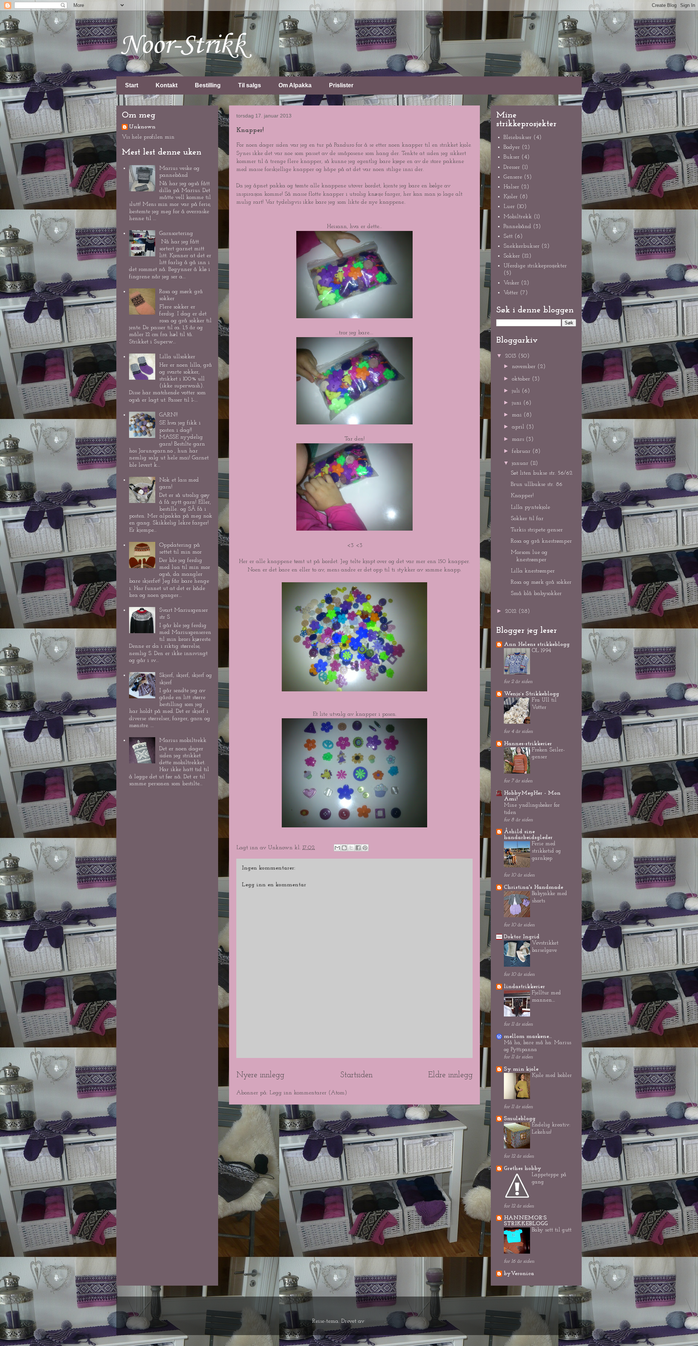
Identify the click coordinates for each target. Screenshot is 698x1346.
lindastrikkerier (524, 987)
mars (519, 439)
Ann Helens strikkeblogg (537, 644)
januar (521, 463)
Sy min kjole (521, 1069)
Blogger (375, 1321)
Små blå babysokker (536, 593)
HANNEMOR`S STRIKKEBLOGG (526, 1221)
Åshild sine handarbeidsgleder (528, 834)
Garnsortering (176, 233)
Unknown (142, 127)
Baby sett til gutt (551, 1230)
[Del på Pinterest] (365, 847)
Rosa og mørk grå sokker (541, 582)
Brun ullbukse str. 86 (536, 484)
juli (517, 391)
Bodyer (512, 147)
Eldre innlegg (450, 1075)
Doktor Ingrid (521, 937)
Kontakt (166, 85)
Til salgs (249, 85)
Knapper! (522, 496)
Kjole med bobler (552, 1075)
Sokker (512, 256)
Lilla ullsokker (177, 357)
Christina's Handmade (533, 887)
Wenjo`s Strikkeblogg (531, 694)
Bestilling (208, 85)
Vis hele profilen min (148, 137)
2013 (511, 356)
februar (522, 451)
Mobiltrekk (518, 217)
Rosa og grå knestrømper (541, 541)
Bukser (512, 157)
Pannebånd (517, 226)
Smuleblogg (519, 1119)
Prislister (341, 85)
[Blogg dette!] (344, 847)
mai (518, 415)
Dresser (512, 167)
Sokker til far (527, 519)
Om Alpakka (295, 85)
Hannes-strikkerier (528, 744)
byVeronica (519, 1274)
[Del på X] (351, 847)
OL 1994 (541, 651)
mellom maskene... (528, 1036)
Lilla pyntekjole (530, 507)
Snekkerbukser (521, 246)
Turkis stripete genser (537, 530)
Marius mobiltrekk (182, 740)
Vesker (511, 283)
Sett (508, 236)
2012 (511, 611)
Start (131, 85)
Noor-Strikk (182, 45)
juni (517, 403)
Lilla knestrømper (533, 571)
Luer (509, 206)
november (524, 367)
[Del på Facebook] (358, 847)
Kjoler (511, 197)
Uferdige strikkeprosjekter (535, 266)
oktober (522, 379)
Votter (511, 293)
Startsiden (356, 1075)
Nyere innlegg (260, 1075)
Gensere (513, 177)
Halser (511, 187)
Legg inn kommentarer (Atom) (308, 1093)
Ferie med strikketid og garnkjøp (546, 851)
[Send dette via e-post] (337, 847)
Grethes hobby (522, 1168)
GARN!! (168, 415)
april (519, 427)
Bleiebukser (517, 137)
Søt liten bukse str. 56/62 (542, 473)
